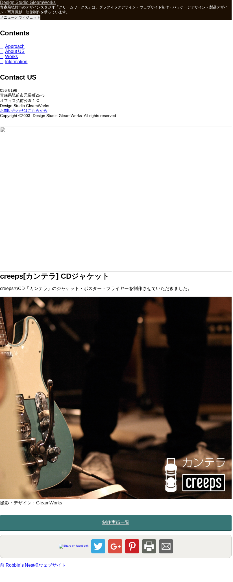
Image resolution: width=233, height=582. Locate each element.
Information (16, 61)
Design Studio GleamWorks (28, 2)
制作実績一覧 (115, 522)
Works (11, 56)
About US (15, 51)
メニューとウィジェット (20, 17)
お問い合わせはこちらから (23, 110)
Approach (15, 46)
